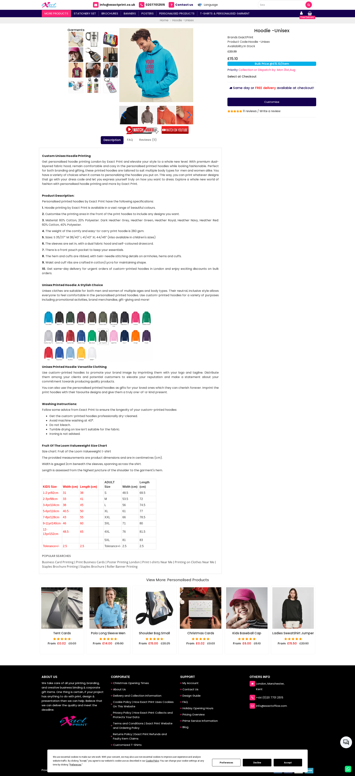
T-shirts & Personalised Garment (225, 13)
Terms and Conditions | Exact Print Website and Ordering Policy (143, 725)
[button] (188, 115)
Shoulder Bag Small (154, 633)
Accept (288, 762)
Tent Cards (62, 633)
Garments (75, 30)
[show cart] (309, 13)
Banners (130, 13)
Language (211, 5)
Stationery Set (85, 13)
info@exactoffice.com (271, 706)
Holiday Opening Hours (197, 708)
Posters (147, 13)
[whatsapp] (348, 769)
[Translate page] (200, 5)
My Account (190, 683)
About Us (119, 689)
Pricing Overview (193, 714)
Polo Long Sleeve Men (108, 633)
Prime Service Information (200, 721)
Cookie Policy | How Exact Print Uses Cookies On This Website (143, 704)
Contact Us (190, 689)
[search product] (308, 4)
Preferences (226, 762)
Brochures (110, 13)
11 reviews (250, 111)
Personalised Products (177, 13)
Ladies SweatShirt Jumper (293, 633)
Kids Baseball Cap (246, 633)
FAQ (130, 140)
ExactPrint (245, 37)
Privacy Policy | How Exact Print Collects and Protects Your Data (143, 715)
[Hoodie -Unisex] (156, 65)
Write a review (270, 111)
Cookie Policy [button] (152, 761)
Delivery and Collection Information (137, 696)
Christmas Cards (200, 633)
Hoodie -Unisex (183, 20)
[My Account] (301, 13)
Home (164, 20)
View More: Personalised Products (177, 579)
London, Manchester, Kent (270, 686)
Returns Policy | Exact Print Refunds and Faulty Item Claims (140, 736)
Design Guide (191, 696)
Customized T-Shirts (127, 745)
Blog (185, 727)
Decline (257, 762)
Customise (271, 102)
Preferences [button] (75, 764)
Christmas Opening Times (131, 683)
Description (112, 140)
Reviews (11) (148, 140)
